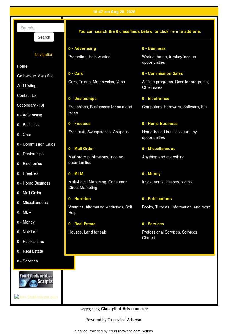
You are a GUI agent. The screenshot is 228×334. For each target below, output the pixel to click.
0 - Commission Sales (36, 144)
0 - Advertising (29, 114)
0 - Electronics (29, 163)
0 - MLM (24, 212)
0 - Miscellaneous (32, 202)
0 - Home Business (33, 183)
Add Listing (26, 85)
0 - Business (28, 124)
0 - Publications (30, 241)
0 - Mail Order (29, 192)
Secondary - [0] (30, 105)
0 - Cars (24, 134)
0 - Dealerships (30, 153)
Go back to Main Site (35, 75)
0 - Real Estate (30, 251)
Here (174, 31)
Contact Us (26, 95)
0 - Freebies (27, 173)
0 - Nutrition (27, 231)
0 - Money (26, 222)
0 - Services (27, 261)
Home (22, 66)
